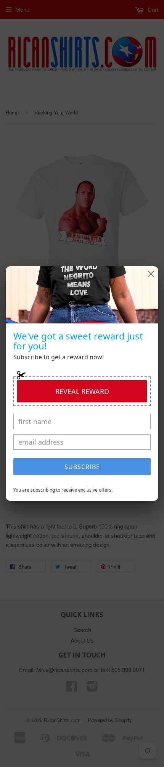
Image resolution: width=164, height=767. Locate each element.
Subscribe (82, 467)
